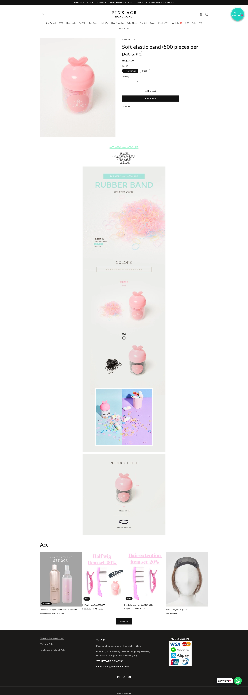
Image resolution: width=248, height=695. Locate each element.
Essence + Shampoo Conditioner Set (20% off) (58, 610)
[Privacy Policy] (47, 644)
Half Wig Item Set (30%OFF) (94, 605)
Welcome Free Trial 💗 (237, 14)
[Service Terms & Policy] (52, 638)
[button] (43, 14)
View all (124, 621)
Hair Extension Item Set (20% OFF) (138, 605)
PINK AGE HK (126, 693)
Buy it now (150, 98)
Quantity (125, 77)
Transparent (130, 71)
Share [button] (127, 106)
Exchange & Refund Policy (54, 650)
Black (144, 71)
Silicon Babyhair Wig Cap (176, 610)
